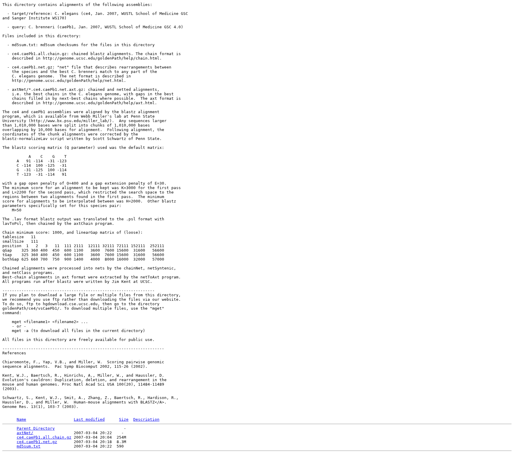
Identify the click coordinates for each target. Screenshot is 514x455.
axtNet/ (25, 433)
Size (123, 419)
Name (21, 419)
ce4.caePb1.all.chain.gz (44, 437)
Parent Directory (36, 428)
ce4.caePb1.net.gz (37, 442)
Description (146, 419)
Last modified (89, 419)
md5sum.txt (28, 446)
